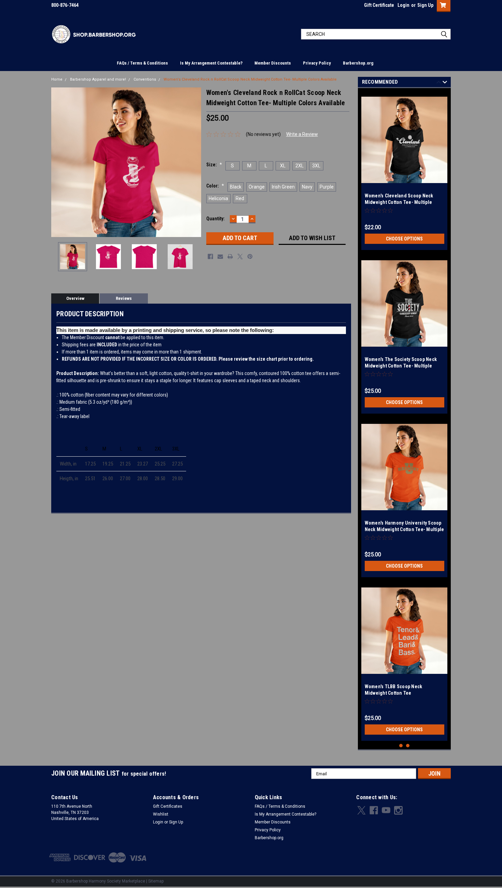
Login (403, 5)
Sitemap (156, 881)
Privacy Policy (317, 63)
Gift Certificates (167, 806)
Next (194, 162)
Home (56, 79)
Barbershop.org (358, 63)
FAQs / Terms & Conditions (142, 63)
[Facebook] (210, 256)
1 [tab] (401, 746)
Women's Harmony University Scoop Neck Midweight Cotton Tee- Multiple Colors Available (404, 529)
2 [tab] (408, 746)
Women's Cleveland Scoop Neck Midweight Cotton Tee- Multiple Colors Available (399, 202)
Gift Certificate (379, 5)
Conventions (145, 79)
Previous (58, 162)
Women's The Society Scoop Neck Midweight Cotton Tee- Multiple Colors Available (401, 366)
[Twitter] (240, 256)
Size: (214, 164)
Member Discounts (272, 63)
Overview (75, 298)
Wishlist (160, 814)
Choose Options (404, 238)
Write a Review (302, 134)
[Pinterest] (250, 256)
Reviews (124, 298)
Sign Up (425, 5)
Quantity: (215, 218)
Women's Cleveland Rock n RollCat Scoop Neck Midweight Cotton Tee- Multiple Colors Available (250, 79)
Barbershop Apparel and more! (98, 79)
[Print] (230, 256)
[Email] (220, 256)
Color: (215, 186)
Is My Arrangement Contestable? (211, 63)
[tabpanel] (404, 171)
